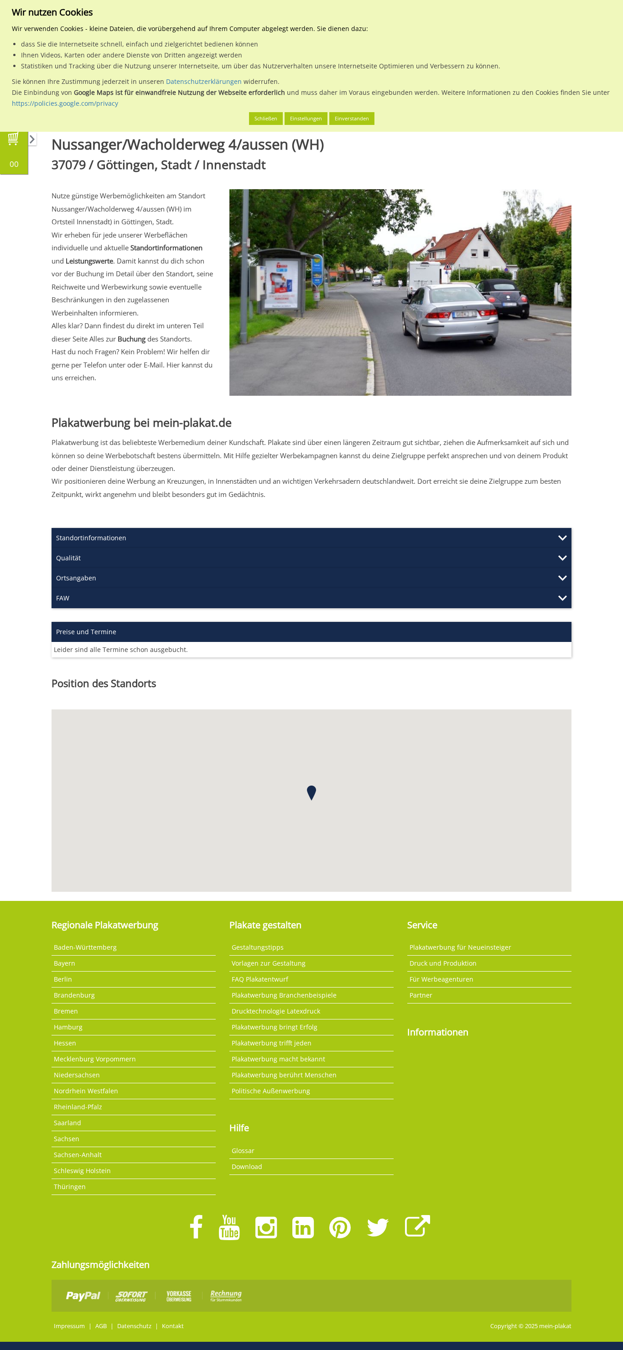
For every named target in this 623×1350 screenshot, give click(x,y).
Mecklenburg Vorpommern (95, 1059)
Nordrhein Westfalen (86, 1090)
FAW (62, 598)
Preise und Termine (86, 631)
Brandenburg (74, 995)
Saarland (67, 1122)
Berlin (63, 979)
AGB (101, 1326)
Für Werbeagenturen (441, 979)
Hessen (65, 1043)
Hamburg (68, 1027)
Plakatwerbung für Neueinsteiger (460, 947)
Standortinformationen (91, 537)
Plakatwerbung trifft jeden (272, 1043)
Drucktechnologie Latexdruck (276, 1011)
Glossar (243, 1150)
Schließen (265, 118)
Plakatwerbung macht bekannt (278, 1059)
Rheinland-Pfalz (78, 1106)
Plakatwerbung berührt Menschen (284, 1075)
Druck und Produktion (443, 963)
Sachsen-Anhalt (78, 1154)
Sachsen (66, 1138)
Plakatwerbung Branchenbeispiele (284, 995)
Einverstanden (352, 118)
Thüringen (70, 1186)
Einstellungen (306, 118)
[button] (311, 793)
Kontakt (173, 1326)
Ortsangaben (76, 578)
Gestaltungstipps (258, 947)
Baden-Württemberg (85, 947)
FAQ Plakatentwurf (260, 979)
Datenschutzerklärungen (204, 81)
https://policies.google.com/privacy (65, 103)
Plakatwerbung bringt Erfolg (274, 1027)
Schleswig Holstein (82, 1170)
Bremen (66, 1011)
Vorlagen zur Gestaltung (269, 963)
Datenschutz (134, 1326)
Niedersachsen (77, 1075)
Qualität (68, 557)
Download (247, 1166)
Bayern (64, 963)
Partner (421, 995)
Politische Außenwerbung (271, 1090)
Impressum (69, 1326)
